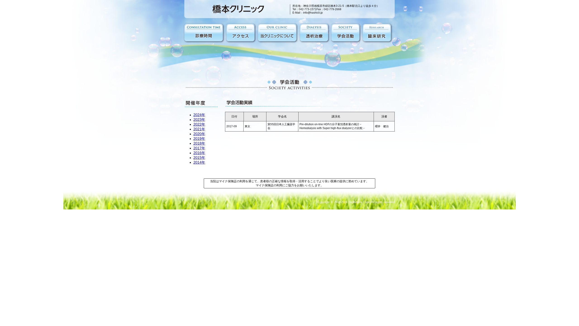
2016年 (199, 153)
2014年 (199, 162)
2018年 (199, 143)
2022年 (199, 124)
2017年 (199, 148)
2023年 (199, 120)
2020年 (199, 134)
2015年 (199, 158)
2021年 (199, 129)
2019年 (199, 139)
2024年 (199, 115)
